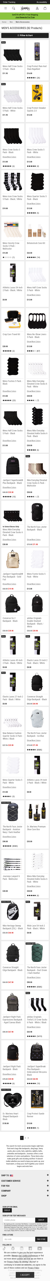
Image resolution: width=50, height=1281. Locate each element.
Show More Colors (9, 157)
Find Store (41, 1239)
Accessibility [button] (42, 2)
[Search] (13, 8)
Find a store (8, 1235)
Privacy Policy (12, 1262)
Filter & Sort (26, 35)
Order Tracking (9, 2)
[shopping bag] (45, 8)
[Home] (25, 8)
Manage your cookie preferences (25, 1255)
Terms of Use (36, 1227)
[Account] (37, 8)
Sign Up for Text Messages (14, 1216)
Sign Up (7, 1210)
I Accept (25, 1275)
